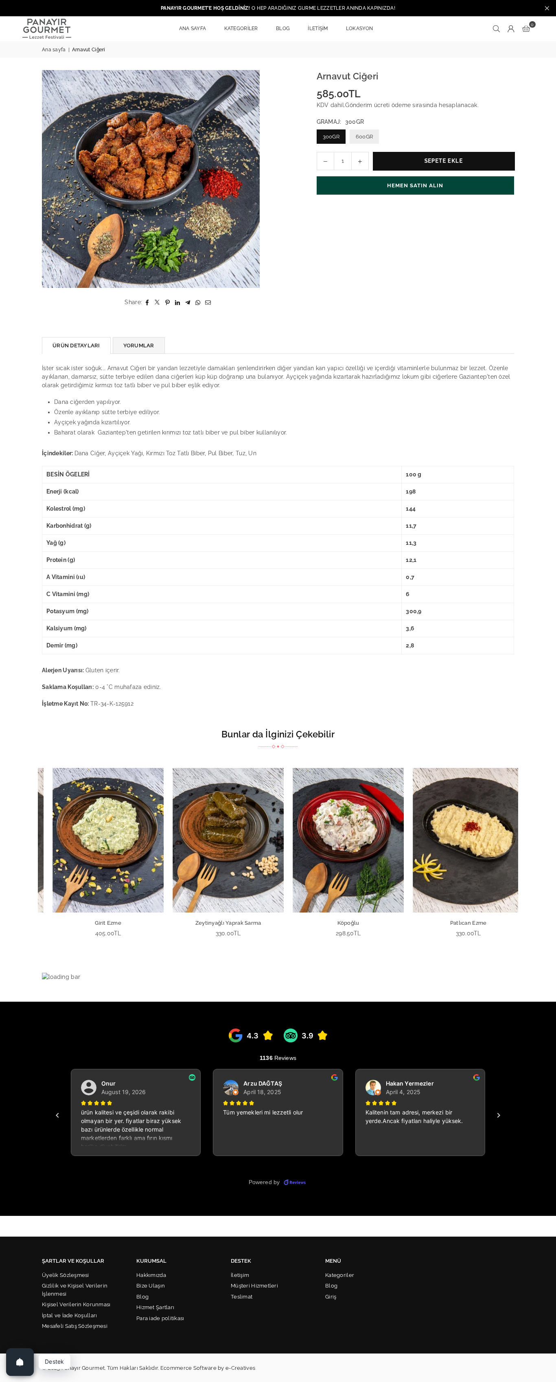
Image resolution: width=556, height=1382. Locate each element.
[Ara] (496, 28)
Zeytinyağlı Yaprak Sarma (218, 923)
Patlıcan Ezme (458, 923)
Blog (142, 1297)
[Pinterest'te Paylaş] (167, 302)
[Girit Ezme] (97, 840)
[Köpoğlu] (338, 840)
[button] (526, 28)
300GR (331, 137)
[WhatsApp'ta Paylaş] (198, 302)
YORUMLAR (138, 345)
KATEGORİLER (241, 28)
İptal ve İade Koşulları (69, 1315)
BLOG (283, 28)
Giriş (330, 1297)
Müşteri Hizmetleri (254, 1286)
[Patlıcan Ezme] (458, 840)
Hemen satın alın (415, 185)
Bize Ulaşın (150, 1286)
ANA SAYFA (192, 28)
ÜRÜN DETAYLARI (76, 345)
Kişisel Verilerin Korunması (76, 1304)
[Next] (523, 858)
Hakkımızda (151, 1275)
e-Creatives (240, 1368)
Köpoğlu (338, 923)
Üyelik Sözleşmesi (65, 1275)
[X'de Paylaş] (157, 302)
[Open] (20, 1362)
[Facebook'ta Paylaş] (147, 302)
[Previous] (33, 858)
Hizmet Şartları (155, 1307)
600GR (364, 137)
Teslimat (241, 1297)
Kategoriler (339, 1275)
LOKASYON (359, 28)
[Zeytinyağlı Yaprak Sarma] (218, 840)
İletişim (240, 1275)
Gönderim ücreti (367, 105)
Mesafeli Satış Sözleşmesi (74, 1326)
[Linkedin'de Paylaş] (178, 302)
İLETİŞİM (318, 28)
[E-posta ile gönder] (208, 302)
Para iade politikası (160, 1318)
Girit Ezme (98, 923)
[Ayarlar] (511, 28)
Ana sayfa (54, 50)
